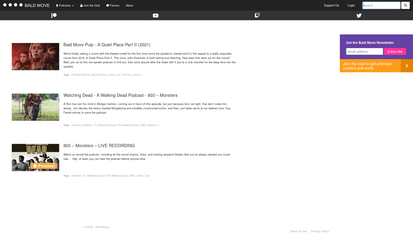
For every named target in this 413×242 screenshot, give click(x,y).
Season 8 (153, 125)
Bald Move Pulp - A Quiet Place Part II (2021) (107, 44)
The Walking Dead (128, 125)
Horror (137, 74)
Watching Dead (107, 125)
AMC (143, 125)
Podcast (76, 74)
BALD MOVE (37, 5)
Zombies (87, 125)
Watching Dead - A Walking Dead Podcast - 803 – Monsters (120, 95)
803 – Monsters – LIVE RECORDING (99, 145)
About (129, 5)
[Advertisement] (376, 102)
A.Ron (111, 74)
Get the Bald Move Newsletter (370, 43)
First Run (127, 74)
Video (140, 175)
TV (95, 125)
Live (147, 175)
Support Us (331, 5)
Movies (86, 74)
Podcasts (65, 5)
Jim (118, 74)
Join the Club (91, 5)
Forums (114, 5)
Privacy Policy (320, 231)
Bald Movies (99, 74)
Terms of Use (298, 231)
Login (351, 5)
